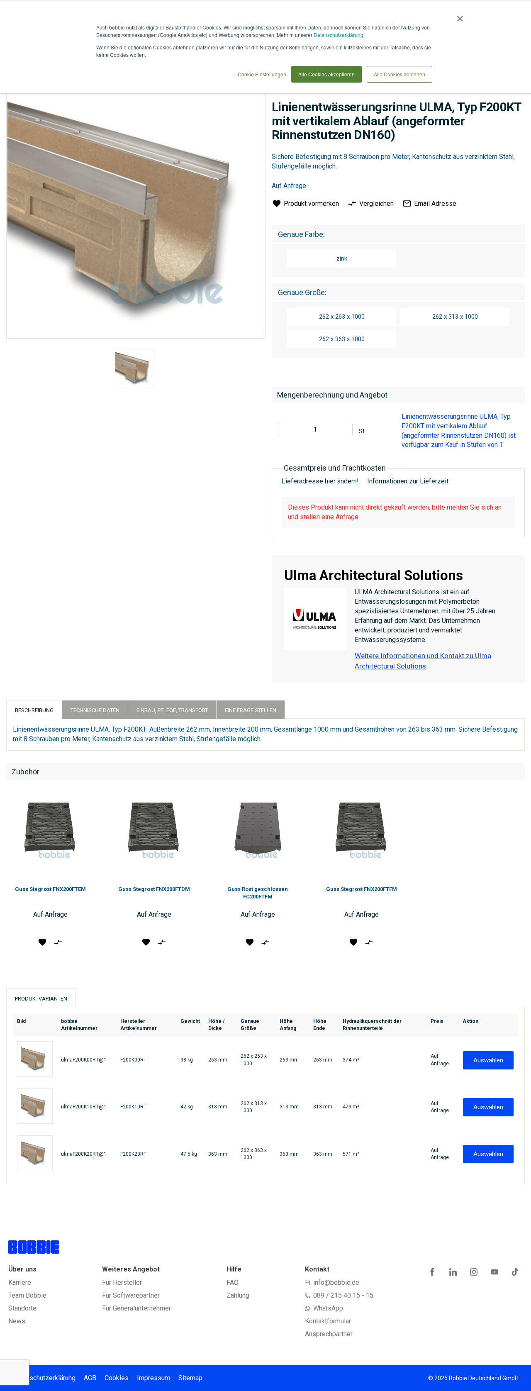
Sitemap (190, 1378)
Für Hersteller (122, 1282)
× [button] (458, 16)
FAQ (233, 1282)
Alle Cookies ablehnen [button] (399, 74)
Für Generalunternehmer (136, 1308)
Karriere (19, 1282)
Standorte (22, 1308)
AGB (90, 1378)
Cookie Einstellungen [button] (262, 74)
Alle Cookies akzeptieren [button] (326, 74)
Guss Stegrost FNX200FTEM (50, 889)
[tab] (34, 709)
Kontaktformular (328, 1321)
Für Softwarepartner (131, 1295)
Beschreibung (34, 710)
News (16, 1321)
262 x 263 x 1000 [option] (342, 316)
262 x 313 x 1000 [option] (455, 316)
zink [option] (341, 258)
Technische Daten (95, 710)
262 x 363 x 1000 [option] (342, 339)
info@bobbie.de (336, 1282)
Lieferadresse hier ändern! (320, 481)
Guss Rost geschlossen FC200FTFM (257, 893)
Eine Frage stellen (250, 710)
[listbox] (398, 259)
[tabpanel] (135, 369)
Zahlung (238, 1295)
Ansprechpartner (329, 1334)
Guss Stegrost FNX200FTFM (361, 889)
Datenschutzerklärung (338, 34)
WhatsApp (328, 1308)
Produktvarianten (41, 999)
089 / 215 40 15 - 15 (343, 1295)
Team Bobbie (27, 1295)
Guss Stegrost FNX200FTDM (154, 889)
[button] (42, 942)
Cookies (117, 1378)
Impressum (153, 1378)
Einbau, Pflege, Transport (172, 710)
